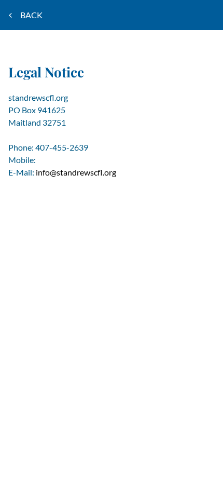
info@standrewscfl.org (76, 172)
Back (32, 15)
